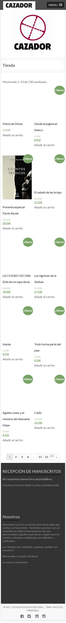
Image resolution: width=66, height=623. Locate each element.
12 (46, 457)
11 (40, 457)
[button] (55, 5)
